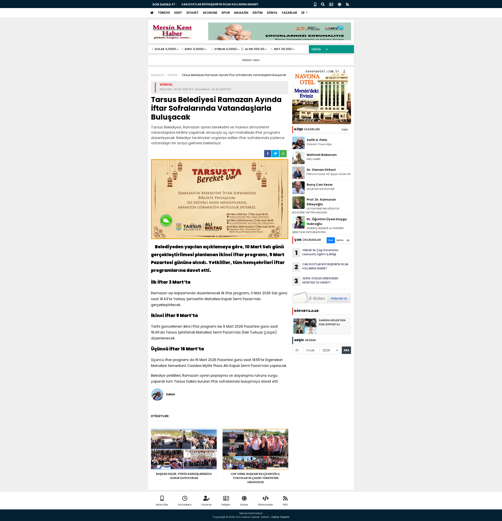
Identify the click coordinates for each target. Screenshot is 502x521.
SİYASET (192, 13)
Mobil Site (162, 504)
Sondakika (184, 504)
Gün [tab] (330, 240)
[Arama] (322, 4)
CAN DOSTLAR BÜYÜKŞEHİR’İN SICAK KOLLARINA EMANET (219, 4)
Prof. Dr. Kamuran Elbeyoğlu (321, 202)
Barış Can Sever (320, 184)
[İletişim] (331, 4)
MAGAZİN (241, 13)
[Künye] (339, 4)
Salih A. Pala (317, 140)
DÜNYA (272, 13)
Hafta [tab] (339, 240)
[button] (304, 12)
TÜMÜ (344, 129)
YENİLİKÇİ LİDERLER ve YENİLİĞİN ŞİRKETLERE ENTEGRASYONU (318, 230)
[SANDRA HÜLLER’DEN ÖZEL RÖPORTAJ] (305, 326)
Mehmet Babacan (322, 155)
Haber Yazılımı (280, 517)
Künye (244, 504)
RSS (285, 504)
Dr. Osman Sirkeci (321, 169)
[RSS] (347, 4)
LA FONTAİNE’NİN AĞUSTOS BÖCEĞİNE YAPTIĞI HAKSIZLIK (315, 210)
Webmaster (265, 504)
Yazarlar (206, 504)
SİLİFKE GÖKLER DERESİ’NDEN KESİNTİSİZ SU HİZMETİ (316, 280)
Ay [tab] (347, 240)
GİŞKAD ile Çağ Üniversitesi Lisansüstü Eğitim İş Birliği (316, 252)
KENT (178, 13)
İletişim (226, 504)
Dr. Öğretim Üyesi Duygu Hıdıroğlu (327, 221)
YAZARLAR (289, 13)
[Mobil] (315, 4)
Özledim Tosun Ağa (319, 144)
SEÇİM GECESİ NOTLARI (321, 189)
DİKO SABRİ (313, 159)
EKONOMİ (210, 13)
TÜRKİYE (164, 13)
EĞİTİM (258, 13)
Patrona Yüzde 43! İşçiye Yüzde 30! (329, 174)
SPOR (225, 13)
